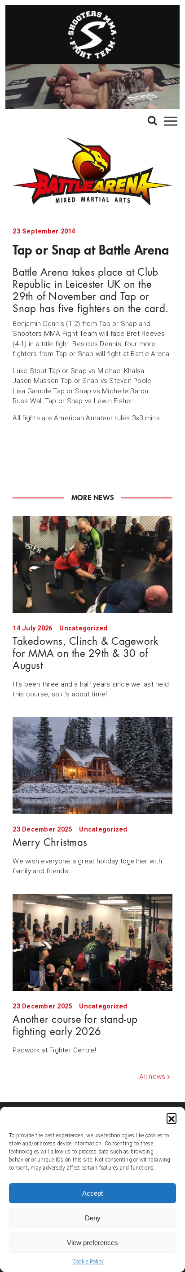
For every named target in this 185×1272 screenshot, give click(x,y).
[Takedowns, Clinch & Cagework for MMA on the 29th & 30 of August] (92, 564)
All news (152, 1077)
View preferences (92, 1242)
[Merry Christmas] (92, 765)
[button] (171, 1118)
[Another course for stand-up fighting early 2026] (92, 942)
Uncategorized (83, 628)
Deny (93, 1218)
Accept (92, 1193)
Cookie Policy (88, 1262)
